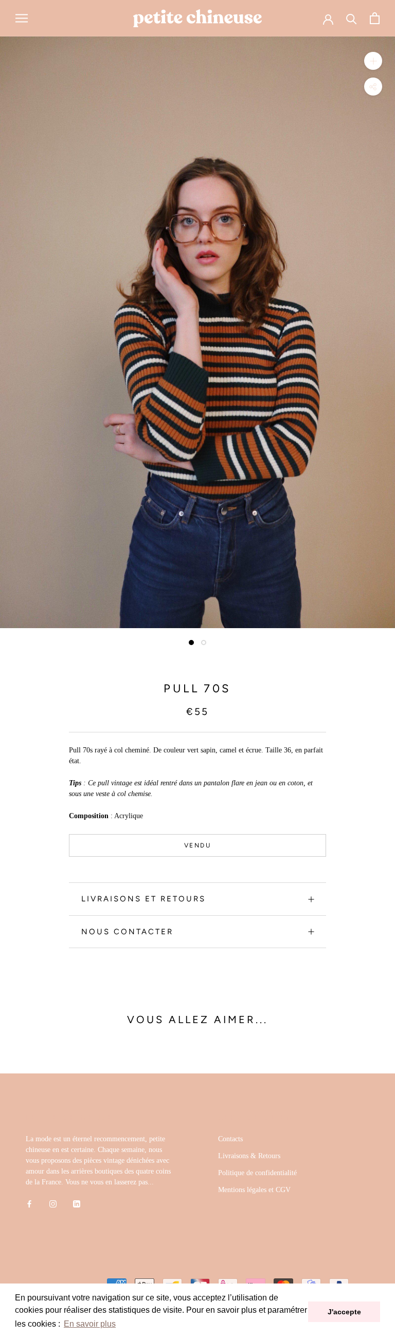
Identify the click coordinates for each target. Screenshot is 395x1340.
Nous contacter (127, 931)
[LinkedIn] (76, 1203)
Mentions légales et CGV (254, 1190)
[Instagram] (53, 1203)
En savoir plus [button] (90, 1323)
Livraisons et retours (143, 898)
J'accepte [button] (344, 1312)
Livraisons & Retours (249, 1156)
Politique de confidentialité (257, 1173)
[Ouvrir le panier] (375, 18)
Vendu (197, 845)
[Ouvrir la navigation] (21, 18)
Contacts (230, 1139)
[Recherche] (351, 18)
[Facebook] (29, 1203)
